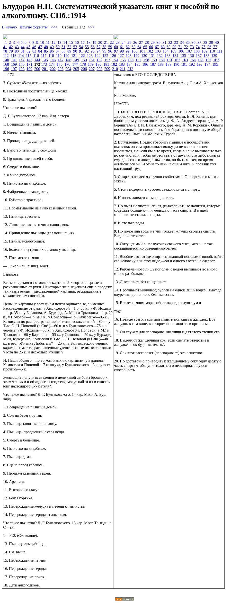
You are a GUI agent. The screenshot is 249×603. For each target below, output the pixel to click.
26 (135, 42)
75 (203, 47)
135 (183, 56)
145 (45, 60)
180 (98, 64)
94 (98, 51)
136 (191, 56)
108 (197, 51)
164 (193, 60)
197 (14, 69)
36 (194, 42)
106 (181, 51)
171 (29, 64)
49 (52, 47)
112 (6, 56)
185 (137, 64)
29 (153, 42)
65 (145, 47)
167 (216, 60)
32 (170, 42)
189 (168, 64)
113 (13, 56)
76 (209, 47)
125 (105, 56)
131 (152, 56)
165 (201, 60)
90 (75, 51)
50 (58, 47)
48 (46, 47)
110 (212, 51)
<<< (54, 27)
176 (67, 64)
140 (6, 60)
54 (81, 47)
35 (188, 42)
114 (21, 56)
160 (162, 60)
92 (87, 51)
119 (59, 56)
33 (176, 42)
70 (174, 47)
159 (154, 60)
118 (51, 56)
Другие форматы (34, 27)
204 (68, 69)
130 (144, 56)
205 (76, 69)
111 (219, 51)
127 (121, 56)
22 (112, 42)
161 (169, 60)
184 (130, 64)
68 (163, 47)
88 (63, 51)
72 (186, 47)
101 (142, 51)
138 (206, 56)
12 (53, 42)
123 (90, 56)
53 (75, 47)
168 (6, 64)
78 (5, 51)
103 (158, 51)
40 (217, 42)
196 (6, 69)
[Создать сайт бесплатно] (124, 600)
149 (76, 60)
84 (40, 51)
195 (215, 64)
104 (166, 51)
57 (98, 47)
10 (42, 42)
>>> (91, 27)
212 (130, 69)
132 (160, 56)
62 (128, 47)
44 (23, 47)
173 (44, 64)
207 (92, 69)
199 (29, 69)
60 (116, 47)
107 (189, 51)
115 (28, 56)
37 (199, 42)
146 (53, 60)
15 (71, 42)
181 (106, 64)
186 (145, 64)
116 (36, 56)
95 (104, 51)
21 (106, 42)
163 (185, 60)
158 (146, 60)
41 (5, 47)
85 (46, 51)
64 (139, 47)
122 (82, 56)
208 (99, 69)
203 (60, 69)
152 (99, 60)
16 (77, 42)
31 (164, 42)
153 (107, 60)
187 (153, 64)
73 (192, 47)
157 (138, 60)
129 (136, 56)
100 (134, 51)
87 (58, 51)
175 (59, 64)
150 (84, 60)
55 (87, 47)
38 (205, 42)
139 (214, 56)
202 (53, 69)
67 (157, 47)
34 (182, 42)
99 (128, 51)
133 (167, 56)
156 (130, 60)
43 (17, 47)
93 (93, 51)
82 (28, 51)
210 (115, 69)
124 (97, 56)
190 (176, 64)
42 (11, 47)
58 (104, 47)
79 (11, 51)
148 (68, 60)
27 (141, 42)
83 (34, 51)
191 (184, 64)
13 (59, 42)
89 (69, 51)
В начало (9, 27)
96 (110, 51)
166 (208, 60)
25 (129, 42)
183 (122, 64)
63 (133, 47)
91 (81, 51)
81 (23, 51)
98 (122, 51)
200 (37, 69)
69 (168, 47)
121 (74, 56)
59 (110, 47)
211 (122, 69)
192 (192, 64)
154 (115, 60)
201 (45, 69)
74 (198, 47)
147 (60, 60)
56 (93, 47)
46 (34, 47)
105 (173, 51)
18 (88, 42)
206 (84, 69)
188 (161, 64)
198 (22, 69)
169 (14, 64)
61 (122, 47)
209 (107, 69)
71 (180, 47)
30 (158, 42)
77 (215, 47)
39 (211, 42)
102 (150, 51)
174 (52, 64)
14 (65, 42)
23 (118, 42)
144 (37, 60)
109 (204, 51)
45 (28, 47)
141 (14, 60)
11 (48, 42)
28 (147, 42)
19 (94, 42)
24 (123, 42)
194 (207, 64)
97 (116, 51)
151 (92, 60)
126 (113, 56)
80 (17, 51)
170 (22, 64)
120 (66, 56)
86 (52, 51)
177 (75, 64)
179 (91, 64)
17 (83, 42)
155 (123, 60)
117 (43, 56)
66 (151, 47)
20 (100, 42)
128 (129, 56)
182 (114, 64)
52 (69, 47)
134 (175, 56)
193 (200, 64)
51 (63, 47)
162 (177, 60)
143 (29, 60)
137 (199, 56)
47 (40, 47)
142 (22, 60)
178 (83, 64)
